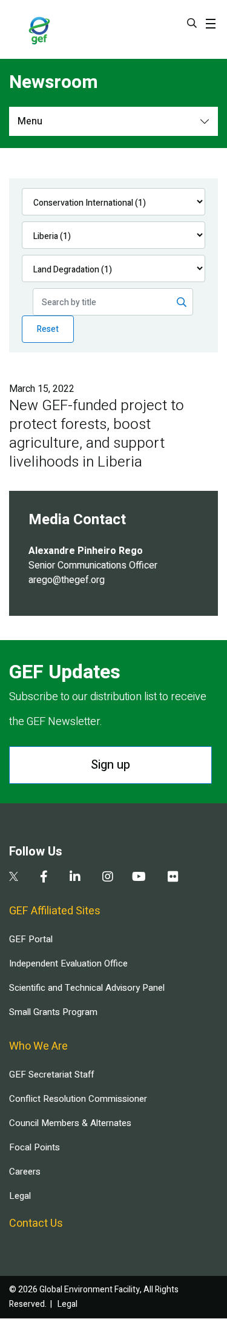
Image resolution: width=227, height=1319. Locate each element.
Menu (30, 121)
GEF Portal (31, 939)
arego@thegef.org (66, 580)
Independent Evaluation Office (68, 963)
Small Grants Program (53, 1012)
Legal (20, 1196)
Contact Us (36, 1223)
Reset (48, 329)
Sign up (110, 765)
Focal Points (34, 1147)
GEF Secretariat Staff (51, 1074)
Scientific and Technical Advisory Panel (87, 987)
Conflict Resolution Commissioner (78, 1098)
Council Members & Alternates (70, 1123)
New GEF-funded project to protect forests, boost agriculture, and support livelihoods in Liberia (96, 434)
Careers (25, 1171)
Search (192, 23)
